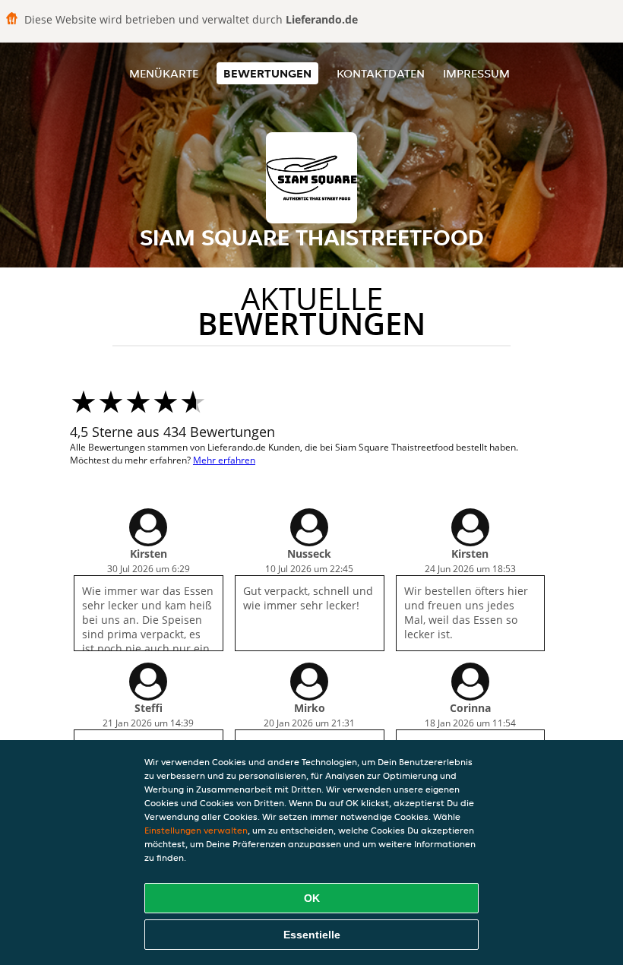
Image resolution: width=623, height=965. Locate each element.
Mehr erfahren (224, 460)
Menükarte (163, 73)
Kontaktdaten (381, 73)
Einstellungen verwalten (196, 830)
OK (312, 898)
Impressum (476, 73)
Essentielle (311, 935)
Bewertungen (267, 73)
